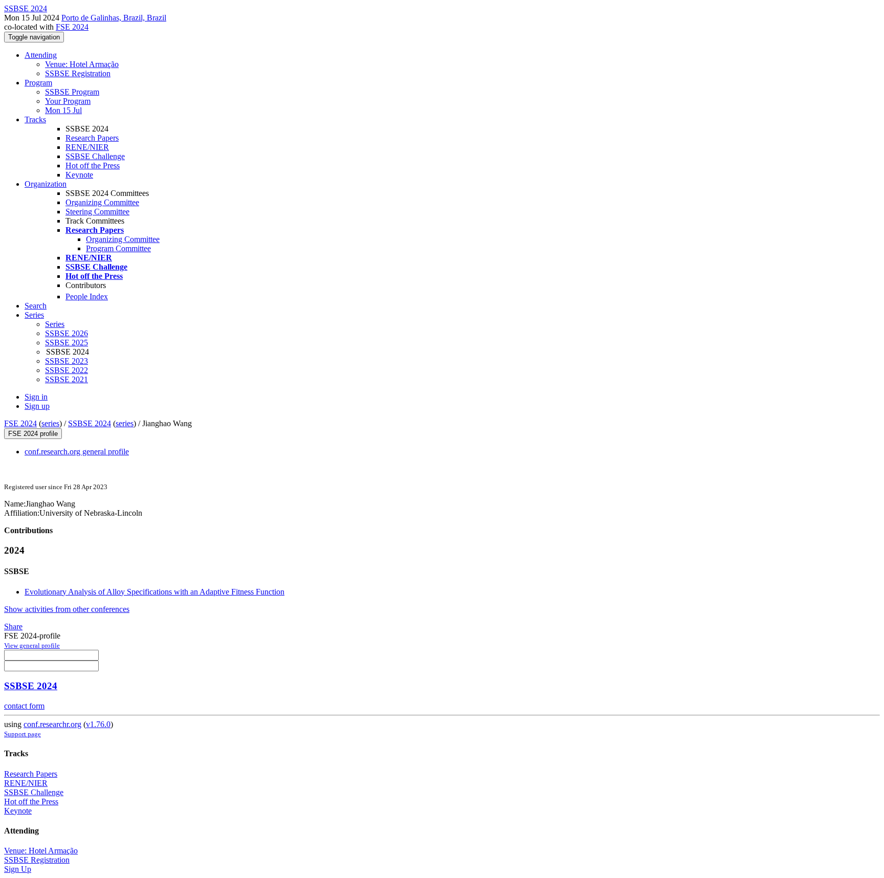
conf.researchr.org (52, 724)
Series (54, 324)
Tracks (35, 119)
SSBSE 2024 (89, 423)
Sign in (36, 396)
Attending (41, 55)
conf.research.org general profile (77, 451)
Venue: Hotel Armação (82, 64)
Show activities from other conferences (66, 609)
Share (13, 626)
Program (38, 82)
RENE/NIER (87, 147)
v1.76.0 (98, 724)
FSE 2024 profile (33, 433)
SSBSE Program (72, 91)
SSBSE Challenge (95, 156)
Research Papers (92, 138)
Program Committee (118, 248)
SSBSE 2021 (66, 379)
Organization (46, 184)
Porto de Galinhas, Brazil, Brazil (113, 17)
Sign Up (17, 869)
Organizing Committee (102, 202)
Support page (22, 734)
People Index (86, 296)
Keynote (79, 174)
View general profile (32, 645)
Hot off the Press (92, 165)
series (50, 423)
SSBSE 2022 (66, 370)
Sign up (37, 406)
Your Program (68, 101)
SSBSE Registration (77, 73)
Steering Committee (97, 211)
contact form (24, 705)
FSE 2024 (72, 27)
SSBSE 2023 (66, 361)
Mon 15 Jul (63, 110)
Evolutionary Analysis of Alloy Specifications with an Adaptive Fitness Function (154, 591)
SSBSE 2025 (66, 342)
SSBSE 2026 (66, 333)
